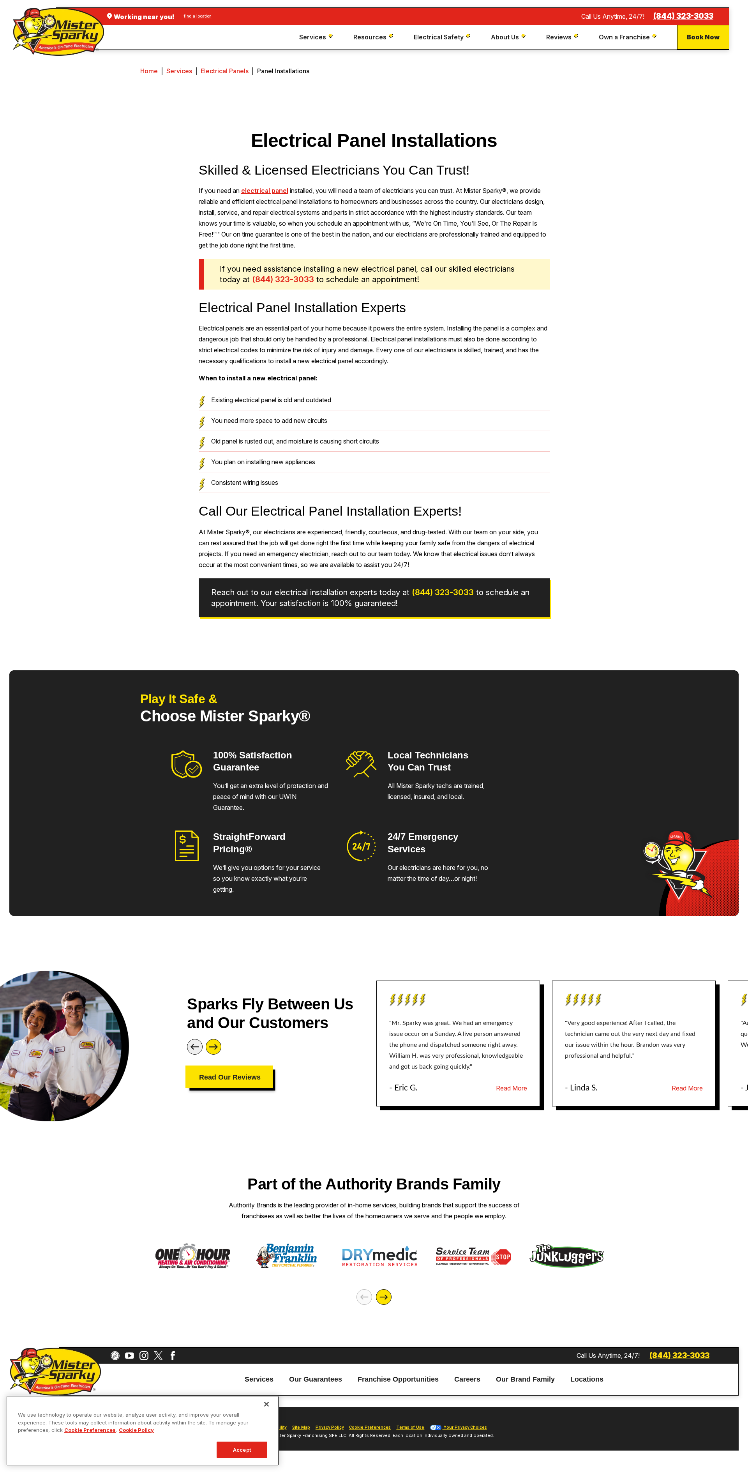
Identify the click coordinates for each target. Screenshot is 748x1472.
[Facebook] (172, 1355)
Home (149, 71)
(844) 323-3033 (683, 16)
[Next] (213, 1047)
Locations (586, 1379)
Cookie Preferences (90, 1430)
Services (179, 71)
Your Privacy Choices (465, 1427)
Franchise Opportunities (398, 1379)
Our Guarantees (315, 1379)
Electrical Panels (225, 71)
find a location (198, 16)
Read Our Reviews (230, 1077)
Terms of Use (410, 1427)
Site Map (301, 1427)
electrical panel (264, 190)
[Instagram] (143, 1355)
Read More (511, 1088)
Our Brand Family (525, 1379)
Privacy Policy (330, 1427)
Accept (242, 1449)
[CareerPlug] (115, 1355)
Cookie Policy (136, 1430)
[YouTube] (129, 1355)
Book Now (703, 37)
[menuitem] (317, 37)
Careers (467, 1379)
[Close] (266, 1404)
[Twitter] (158, 1355)
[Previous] (195, 1047)
